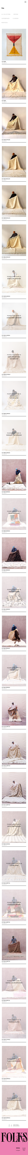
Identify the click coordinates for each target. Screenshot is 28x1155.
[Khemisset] (14, 398)
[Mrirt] (14, 46)
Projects (24, 1140)
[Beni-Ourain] (14, 476)
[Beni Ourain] (14, 789)
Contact (24, 1138)
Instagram (18, 1150)
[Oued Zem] (14, 1063)
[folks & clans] (14, 9)
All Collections (5, 14)
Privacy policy (18, 1140)
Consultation (23, 1139)
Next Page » (16, 1124)
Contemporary (5, 18)
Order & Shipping (18, 1138)
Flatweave (15, 18)
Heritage (15, 14)
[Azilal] (14, 946)
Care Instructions (18, 1136)
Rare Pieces (4, 22)
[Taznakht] (14, 242)
